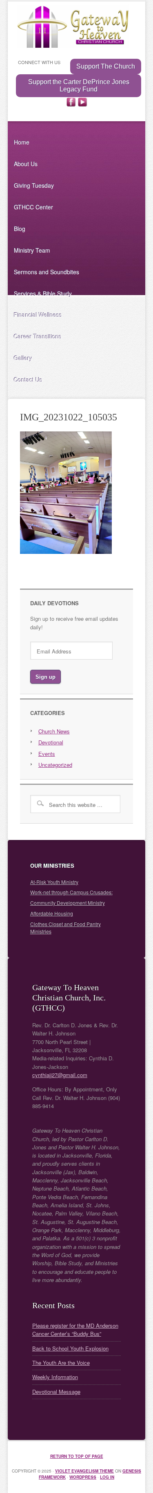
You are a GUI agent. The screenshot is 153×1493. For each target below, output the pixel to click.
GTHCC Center (33, 207)
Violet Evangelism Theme (84, 1471)
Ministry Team (32, 250)
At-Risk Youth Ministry (54, 881)
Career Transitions (38, 336)
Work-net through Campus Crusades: (71, 892)
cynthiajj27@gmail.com (59, 1075)
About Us (26, 164)
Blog (19, 228)
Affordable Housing (51, 913)
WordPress (82, 1477)
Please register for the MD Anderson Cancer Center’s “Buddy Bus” (75, 1329)
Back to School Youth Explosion (70, 1348)
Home (21, 142)
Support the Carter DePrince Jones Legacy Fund (78, 85)
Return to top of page (76, 1456)
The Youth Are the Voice (61, 1362)
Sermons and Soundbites (46, 272)
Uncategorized (55, 765)
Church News (54, 731)
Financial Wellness (38, 315)
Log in (107, 1477)
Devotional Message (56, 1391)
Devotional (50, 742)
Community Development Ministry (67, 902)
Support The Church (105, 66)
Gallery (23, 358)
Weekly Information (55, 1377)
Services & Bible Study (43, 293)
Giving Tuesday (34, 185)
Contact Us (28, 379)
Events (46, 754)
